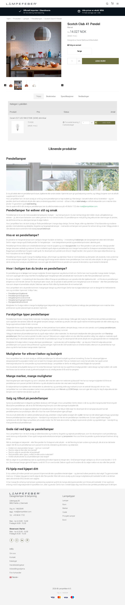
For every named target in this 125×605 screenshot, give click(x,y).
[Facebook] (11, 542)
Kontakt (13, 557)
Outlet (64, 512)
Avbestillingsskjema (17, 569)
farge (79, 51)
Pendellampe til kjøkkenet (17, 293)
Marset (62, 389)
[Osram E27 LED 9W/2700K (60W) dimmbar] (17, 129)
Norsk (14, 577)
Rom (64, 504)
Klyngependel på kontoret (18, 302)
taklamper (79, 240)
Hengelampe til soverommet (19, 298)
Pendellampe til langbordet (18, 296)
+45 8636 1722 (19, 515)
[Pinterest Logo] (27, 542)
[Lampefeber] (21, 4)
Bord (64, 520)
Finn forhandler (15, 573)
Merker (65, 508)
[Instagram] (17, 542)
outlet (80, 415)
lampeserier (68, 436)
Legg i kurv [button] (100, 61)
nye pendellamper (43, 229)
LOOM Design (73, 389)
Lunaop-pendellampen (107, 328)
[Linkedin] (22, 542)
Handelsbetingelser (17, 565)
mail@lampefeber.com (22, 512)
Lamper (65, 501)
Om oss (13, 553)
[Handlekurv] (112, 3)
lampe (25, 273)
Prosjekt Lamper (68, 516)
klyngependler (71, 246)
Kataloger (13, 561)
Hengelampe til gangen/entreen (20, 300)
